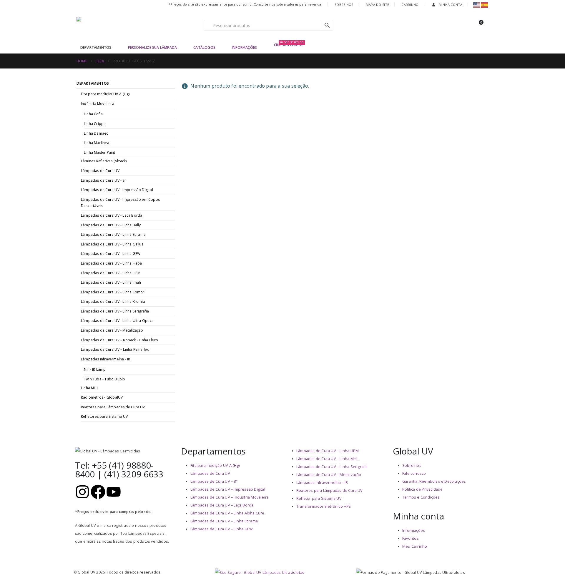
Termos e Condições (421, 497)
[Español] (484, 4)
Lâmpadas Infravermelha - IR (105, 359)
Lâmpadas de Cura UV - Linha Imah (111, 282)
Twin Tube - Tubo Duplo (104, 379)
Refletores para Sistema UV (104, 416)
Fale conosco (414, 473)
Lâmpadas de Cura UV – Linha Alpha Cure (227, 513)
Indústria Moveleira (97, 103)
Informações (244, 47)
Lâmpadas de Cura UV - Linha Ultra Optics (117, 320)
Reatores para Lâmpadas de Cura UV (113, 407)
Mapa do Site (377, 4)
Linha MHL (90, 387)
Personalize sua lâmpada (152, 47)
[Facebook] (98, 491)
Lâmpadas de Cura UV (100, 170)
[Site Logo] (113, 25)
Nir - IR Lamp (95, 369)
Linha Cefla (93, 113)
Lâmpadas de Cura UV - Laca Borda (111, 215)
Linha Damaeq (96, 133)
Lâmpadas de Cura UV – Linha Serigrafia (332, 466)
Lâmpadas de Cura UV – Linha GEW (221, 528)
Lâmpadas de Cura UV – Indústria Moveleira (229, 497)
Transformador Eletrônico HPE (323, 506)
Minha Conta (450, 4)
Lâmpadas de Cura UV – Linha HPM (327, 450)
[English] (477, 4)
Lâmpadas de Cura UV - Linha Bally (111, 225)
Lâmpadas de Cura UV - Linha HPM (110, 272)
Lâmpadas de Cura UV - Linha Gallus (112, 244)
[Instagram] (82, 491)
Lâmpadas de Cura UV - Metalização (112, 330)
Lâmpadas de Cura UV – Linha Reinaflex (115, 349)
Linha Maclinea (96, 142)
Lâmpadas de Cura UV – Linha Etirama (224, 521)
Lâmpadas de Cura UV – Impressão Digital (227, 489)
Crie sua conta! (289, 44)
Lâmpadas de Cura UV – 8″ (213, 481)
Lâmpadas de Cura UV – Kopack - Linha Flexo (119, 339)
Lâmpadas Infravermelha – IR (322, 482)
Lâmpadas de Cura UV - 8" (103, 180)
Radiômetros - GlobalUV (102, 397)
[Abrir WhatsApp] (550, 570)
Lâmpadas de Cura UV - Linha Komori (113, 292)
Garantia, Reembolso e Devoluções (434, 481)
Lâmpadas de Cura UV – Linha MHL (327, 458)
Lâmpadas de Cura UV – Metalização (328, 474)
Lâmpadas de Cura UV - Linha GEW (110, 253)
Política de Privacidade (422, 489)
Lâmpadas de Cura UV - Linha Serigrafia (115, 311)
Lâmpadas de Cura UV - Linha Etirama (113, 234)
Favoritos (410, 538)
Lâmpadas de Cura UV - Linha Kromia (113, 301)
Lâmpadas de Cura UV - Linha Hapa (111, 263)
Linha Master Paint (99, 152)
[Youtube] (113, 491)
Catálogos (204, 47)
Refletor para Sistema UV (319, 498)
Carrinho (409, 4)
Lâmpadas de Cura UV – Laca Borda (221, 505)
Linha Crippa (95, 123)
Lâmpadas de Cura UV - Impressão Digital (117, 189)
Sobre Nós (344, 4)
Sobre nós (411, 465)
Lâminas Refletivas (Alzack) (104, 160)
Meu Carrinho (414, 546)
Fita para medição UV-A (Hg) (105, 93)
